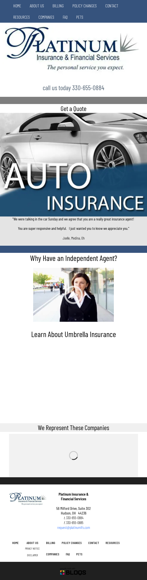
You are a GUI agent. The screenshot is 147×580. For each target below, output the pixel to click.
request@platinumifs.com (73, 527)
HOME (17, 5)
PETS (79, 17)
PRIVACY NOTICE (32, 548)
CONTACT (111, 5)
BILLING (58, 5)
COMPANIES (46, 17)
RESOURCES (21, 17)
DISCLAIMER (32, 555)
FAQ (65, 17)
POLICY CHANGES (84, 5)
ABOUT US (37, 5)
